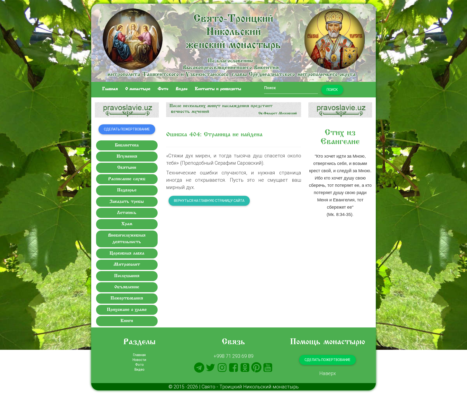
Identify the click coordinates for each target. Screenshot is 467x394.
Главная (110, 89)
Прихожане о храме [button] (127, 310)
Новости (139, 360)
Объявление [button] (126, 287)
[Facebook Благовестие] (233, 367)
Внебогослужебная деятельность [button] (126, 238)
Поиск (332, 89)
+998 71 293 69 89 (233, 356)
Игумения (127, 156)
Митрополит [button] (127, 264)
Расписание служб (126, 179)
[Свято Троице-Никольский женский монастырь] (233, 42)
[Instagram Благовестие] (222, 367)
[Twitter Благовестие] (210, 367)
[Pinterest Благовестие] (256, 367)
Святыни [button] (126, 167)
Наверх (327, 373)
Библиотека (127, 145)
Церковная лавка (126, 253)
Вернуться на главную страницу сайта (209, 200)
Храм (126, 224)
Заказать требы (127, 201)
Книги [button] (126, 321)
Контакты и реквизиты (218, 89)
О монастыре (137, 89)
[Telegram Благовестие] (199, 367)
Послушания (126, 276)
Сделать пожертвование (127, 129)
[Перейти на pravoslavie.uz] (127, 110)
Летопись (126, 213)
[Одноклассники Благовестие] (245, 367)
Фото (163, 89)
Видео (182, 89)
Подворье (126, 190)
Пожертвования (126, 298)
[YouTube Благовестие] (267, 367)
